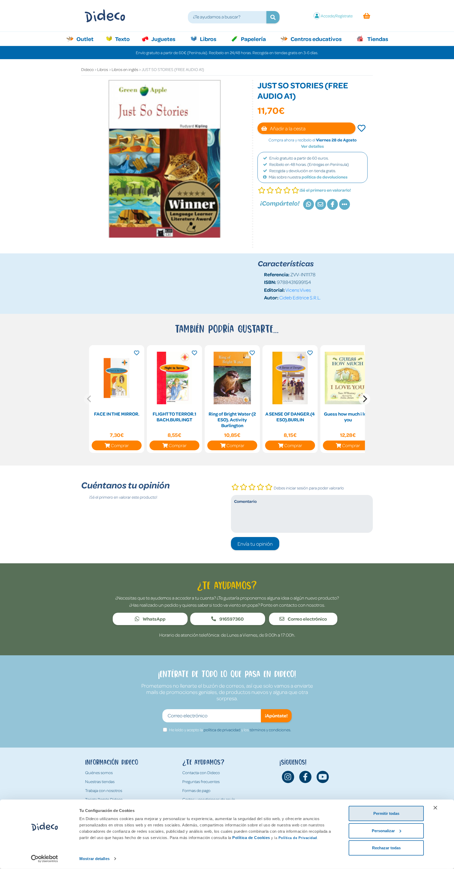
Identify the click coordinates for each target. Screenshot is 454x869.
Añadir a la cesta (287, 128)
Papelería (253, 38)
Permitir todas (386, 813)
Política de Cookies (251, 837)
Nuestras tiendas (100, 781)
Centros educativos (316, 38)
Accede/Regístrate (337, 15)
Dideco (87, 69)
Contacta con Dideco (201, 772)
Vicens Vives (298, 290)
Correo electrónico (307, 619)
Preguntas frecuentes (201, 781)
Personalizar (383, 830)
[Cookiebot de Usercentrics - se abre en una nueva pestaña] (45, 859)
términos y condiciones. (270, 729)
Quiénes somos (99, 772)
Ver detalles (312, 146)
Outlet (87, 38)
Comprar (120, 445)
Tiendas (377, 38)
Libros (207, 38)
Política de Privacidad (297, 838)
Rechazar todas (386, 848)
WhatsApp (154, 619)
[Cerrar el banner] (435, 808)
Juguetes (163, 38)
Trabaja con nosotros (103, 790)
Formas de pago (196, 790)
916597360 (231, 619)
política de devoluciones (325, 177)
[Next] (364, 399)
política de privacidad (222, 729)
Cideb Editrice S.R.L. (300, 297)
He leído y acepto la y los (230, 729)
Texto (125, 38)
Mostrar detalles (94, 858)
